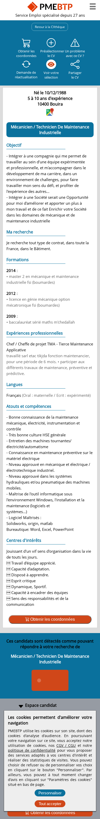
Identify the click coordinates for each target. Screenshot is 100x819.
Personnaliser (50, 793)
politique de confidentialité (31, 750)
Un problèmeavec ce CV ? (75, 53)
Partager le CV (75, 75)
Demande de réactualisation (26, 74)
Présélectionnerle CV (51, 53)
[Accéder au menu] (92, 6)
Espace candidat (41, 705)
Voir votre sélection (51, 75)
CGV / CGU (66, 745)
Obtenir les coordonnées (52, 813)
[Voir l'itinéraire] (50, 114)
